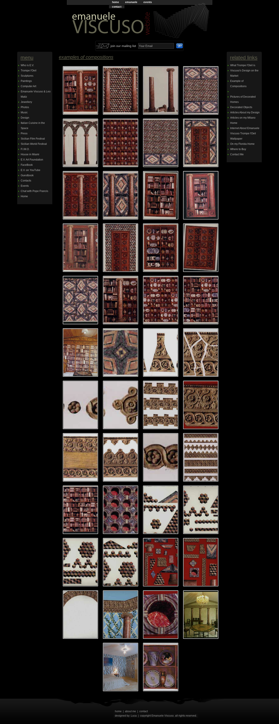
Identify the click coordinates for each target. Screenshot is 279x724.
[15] (120, 143)
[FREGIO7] (120, 457)
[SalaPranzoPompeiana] (200, 614)
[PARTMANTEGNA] (160, 614)
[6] (80, 300)
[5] (200, 247)
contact (116, 6)
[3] (120, 247)
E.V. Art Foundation (32, 159)
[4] (160, 247)
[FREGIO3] (120, 405)
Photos (25, 107)
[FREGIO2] (80, 405)
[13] (80, 143)
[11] (160, 90)
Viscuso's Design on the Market (244, 73)
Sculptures (27, 75)
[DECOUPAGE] (120, 352)
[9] (200, 300)
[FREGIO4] (160, 405)
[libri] (80, 510)
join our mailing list (123, 46)
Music (24, 112)
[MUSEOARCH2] (200, 562)
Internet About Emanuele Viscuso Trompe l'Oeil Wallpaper (244, 133)
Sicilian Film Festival (33, 138)
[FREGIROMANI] (200, 457)
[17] (200, 143)
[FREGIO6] (80, 457)
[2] (160, 195)
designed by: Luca (126, 715)
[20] (200, 195)
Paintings (26, 81)
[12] (200, 90)
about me (130, 711)
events (147, 2)
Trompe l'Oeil (28, 70)
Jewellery (26, 102)
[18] (80, 195)
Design (25, 117)
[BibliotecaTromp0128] (80, 352)
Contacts (26, 180)
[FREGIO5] (200, 405)
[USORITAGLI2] (160, 667)
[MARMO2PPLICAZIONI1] (120, 562)
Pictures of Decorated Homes (243, 99)
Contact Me (237, 154)
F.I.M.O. (25, 149)
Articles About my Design (245, 112)
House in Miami (30, 154)
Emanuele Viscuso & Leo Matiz (36, 94)
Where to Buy (238, 149)
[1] (80, 90)
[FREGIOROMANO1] (160, 457)
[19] (120, 195)
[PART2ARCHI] (80, 614)
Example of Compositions (238, 83)
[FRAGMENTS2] (200, 352)
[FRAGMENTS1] (160, 352)
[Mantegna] (120, 510)
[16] (160, 143)
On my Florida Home (242, 143)
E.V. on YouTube (30, 170)
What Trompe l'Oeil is (242, 65)
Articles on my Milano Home (242, 120)
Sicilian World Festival (34, 143)
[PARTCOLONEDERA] (120, 614)
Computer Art (28, 86)
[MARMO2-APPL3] (160, 510)
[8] (160, 300)
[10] (120, 90)
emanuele (131, 2)
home (115, 2)
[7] (120, 300)
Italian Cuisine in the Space (33, 125)
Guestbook (27, 175)
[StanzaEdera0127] (120, 667)
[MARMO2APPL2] (80, 562)
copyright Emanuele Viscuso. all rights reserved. (168, 715)
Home (24, 196)
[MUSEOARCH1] (160, 562)
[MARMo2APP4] (200, 510)
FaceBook (27, 164)
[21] (80, 247)
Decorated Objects (241, 107)
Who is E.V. (27, 65)
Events (25, 185)
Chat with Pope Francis (34, 191)
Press (24, 133)
